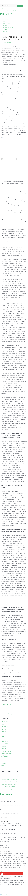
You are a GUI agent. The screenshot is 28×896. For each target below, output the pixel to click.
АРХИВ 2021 (4, 731)
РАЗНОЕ (3, 763)
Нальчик (2, 1)
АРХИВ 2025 (4, 741)
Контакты (5, 31)
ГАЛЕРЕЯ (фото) (6, 751)
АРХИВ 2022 (4, 734)
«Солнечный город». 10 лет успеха (11, 789)
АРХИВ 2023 (4, 736)
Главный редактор (8, 27)
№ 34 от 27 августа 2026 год (9, 779)
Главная (5, 19)
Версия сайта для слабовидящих (12, 874)
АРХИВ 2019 (4, 726)
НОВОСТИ (4, 42)
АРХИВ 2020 (5, 729)
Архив (5, 29)
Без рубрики (5, 746)
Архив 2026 (4, 744)
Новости (5, 21)
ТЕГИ (9, 42)
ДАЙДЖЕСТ (4, 756)
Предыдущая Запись (14, 709)
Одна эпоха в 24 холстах (8, 786)
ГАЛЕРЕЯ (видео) (6, 748)
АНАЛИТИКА (5, 722)
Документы (6, 23)
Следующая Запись (14, 714)
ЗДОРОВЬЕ (4, 758)
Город (5, 25)
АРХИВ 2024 (5, 739)
